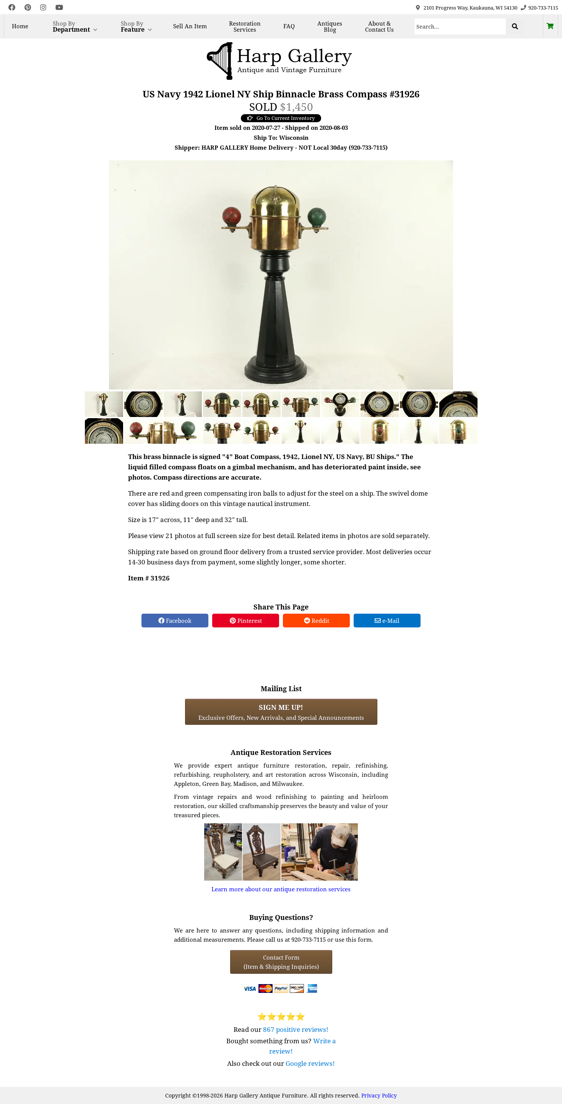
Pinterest (249, 620)
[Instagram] (43, 7)
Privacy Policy (379, 1095)
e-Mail (390, 620)
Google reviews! (310, 1063)
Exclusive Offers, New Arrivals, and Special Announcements (281, 711)
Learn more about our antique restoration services (281, 889)
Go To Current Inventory (286, 118)
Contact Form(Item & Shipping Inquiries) (281, 962)
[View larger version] (281, 274)
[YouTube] (59, 7)
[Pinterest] (28, 7)
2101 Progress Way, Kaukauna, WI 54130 (470, 7)
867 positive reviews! (295, 1029)
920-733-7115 (543, 7)
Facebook (178, 620)
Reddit (319, 620)
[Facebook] (12, 7)
